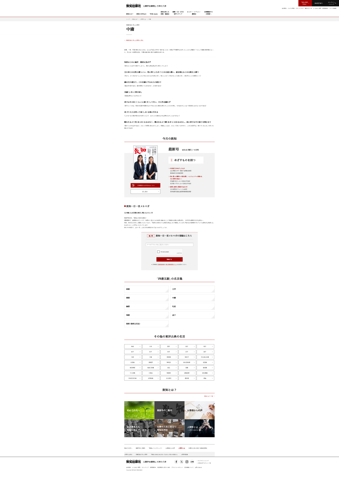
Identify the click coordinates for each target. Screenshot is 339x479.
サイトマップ (145, 467)
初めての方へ (128, 448)
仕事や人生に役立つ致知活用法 (198, 448)
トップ (128, 19)
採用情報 (152, 467)
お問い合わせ (198, 467)
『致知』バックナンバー (155, 448)
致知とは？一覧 (208, 396)
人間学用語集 (184, 454)
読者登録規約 (161, 264)
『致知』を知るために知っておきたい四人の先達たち (164, 454)
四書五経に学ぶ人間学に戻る (134, 40)
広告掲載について (189, 467)
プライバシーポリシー (177, 467)
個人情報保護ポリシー (171, 264)
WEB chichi (153, 14)
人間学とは (181, 448)
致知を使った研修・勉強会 (165, 13)
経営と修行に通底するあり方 (178, 187)
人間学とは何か (128, 454)
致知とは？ (129, 14)
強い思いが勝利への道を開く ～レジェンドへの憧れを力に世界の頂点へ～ (186, 177)
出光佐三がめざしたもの (177, 168)
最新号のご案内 (140, 448)
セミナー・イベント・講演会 (194, 13)
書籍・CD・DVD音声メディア (178, 13)
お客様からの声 (170, 448)
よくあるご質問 (136, 467)
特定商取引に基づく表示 (163, 467)
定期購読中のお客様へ (208, 13)
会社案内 (128, 467)
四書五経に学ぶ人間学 (141, 454)
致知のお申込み (141, 14)
